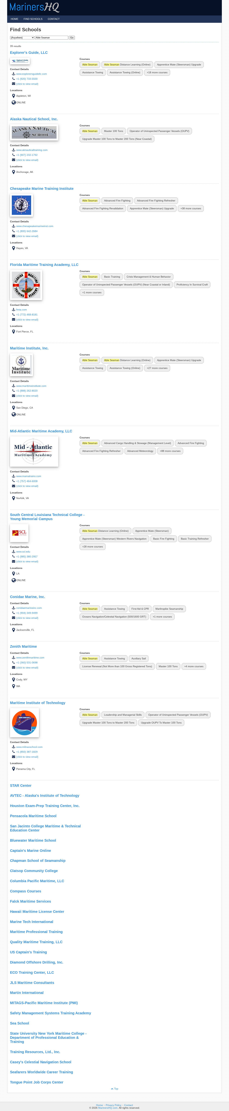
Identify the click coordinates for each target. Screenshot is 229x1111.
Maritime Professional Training (36, 932)
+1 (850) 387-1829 (27, 751)
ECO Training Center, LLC (32, 972)
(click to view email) (27, 84)
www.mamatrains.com (28, 476)
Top (115, 1088)
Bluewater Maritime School (33, 840)
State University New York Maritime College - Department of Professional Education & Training (48, 1037)
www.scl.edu (23, 551)
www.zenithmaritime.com (30, 657)
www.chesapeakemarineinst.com (34, 226)
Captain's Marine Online (30, 851)
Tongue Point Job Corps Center (36, 1082)
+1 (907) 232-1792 (27, 155)
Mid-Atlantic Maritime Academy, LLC (41, 431)
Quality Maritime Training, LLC (36, 942)
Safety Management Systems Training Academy (50, 1013)
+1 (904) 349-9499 (27, 613)
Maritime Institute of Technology (37, 703)
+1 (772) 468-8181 (27, 314)
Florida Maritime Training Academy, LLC (44, 265)
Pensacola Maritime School (33, 816)
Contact (54, 19)
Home (14, 19)
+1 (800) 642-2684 (27, 231)
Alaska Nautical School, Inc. (34, 119)
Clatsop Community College (34, 871)
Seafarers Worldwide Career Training (41, 1072)
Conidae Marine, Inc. (27, 597)
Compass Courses (25, 891)
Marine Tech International (31, 922)
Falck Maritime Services (30, 901)
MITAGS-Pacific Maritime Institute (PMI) (44, 1003)
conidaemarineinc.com (29, 608)
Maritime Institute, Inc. (29, 348)
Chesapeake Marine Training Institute (42, 189)
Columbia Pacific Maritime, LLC (37, 881)
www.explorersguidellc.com (31, 74)
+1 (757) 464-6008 (27, 481)
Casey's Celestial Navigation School (40, 1062)
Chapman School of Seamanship (37, 861)
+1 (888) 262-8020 (27, 390)
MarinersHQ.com (108, 1108)
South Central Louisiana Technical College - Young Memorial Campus (47, 517)
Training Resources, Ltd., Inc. (35, 1052)
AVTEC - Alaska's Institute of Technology (44, 796)
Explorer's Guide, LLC (29, 53)
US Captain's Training (28, 952)
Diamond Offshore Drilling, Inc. (36, 962)
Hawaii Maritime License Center (37, 912)
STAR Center (20, 785)
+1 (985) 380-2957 (27, 556)
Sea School (19, 1023)
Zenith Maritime (23, 646)
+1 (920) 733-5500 (27, 79)
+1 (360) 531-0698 (27, 662)
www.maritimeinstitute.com (31, 386)
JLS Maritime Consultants (32, 983)
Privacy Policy (113, 1105)
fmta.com (21, 309)
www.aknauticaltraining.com (32, 150)
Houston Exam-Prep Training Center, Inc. (45, 806)
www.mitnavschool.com (29, 747)
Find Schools (33, 19)
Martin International (27, 993)
